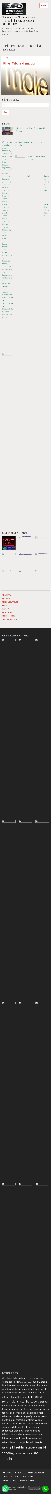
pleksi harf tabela (18, 1420)
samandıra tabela (11, 1427)
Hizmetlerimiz (8, 616)
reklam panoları (26, 1423)
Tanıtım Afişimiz (9, 619)
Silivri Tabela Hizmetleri (19, 63)
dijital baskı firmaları (26, 1382)
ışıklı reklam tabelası (24, 1447)
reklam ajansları (35, 1420)
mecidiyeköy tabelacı (30, 1416)
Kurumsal (6, 598)
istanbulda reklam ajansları (15, 1385)
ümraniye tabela (23, 1442)
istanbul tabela (29, 1401)
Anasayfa (6, 595)
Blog (5, 58)
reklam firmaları (10, 1423)
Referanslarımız (10, 602)
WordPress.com (9, 1490)
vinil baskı (27, 1434)
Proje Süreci (8, 612)
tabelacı (6, 1434)
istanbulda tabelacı (11, 1389)
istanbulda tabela (38, 1385)
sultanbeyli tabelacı (31, 1430)
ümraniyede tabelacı (19, 1438)
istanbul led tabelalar (20, 1397)
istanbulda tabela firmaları (35, 1389)
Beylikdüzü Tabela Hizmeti (46, 210)
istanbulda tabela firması (14, 1392)
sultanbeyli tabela (11, 1430)
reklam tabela (42, 1423)
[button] (5, 1488)
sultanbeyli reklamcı (30, 1427)
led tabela (14, 1416)
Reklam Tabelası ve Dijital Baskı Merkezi (19, 20)
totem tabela (17, 1434)
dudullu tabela (40, 1381)
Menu (43, 5)
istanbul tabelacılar (20, 1405)
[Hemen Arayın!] (45, 1489)
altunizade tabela (11, 1378)
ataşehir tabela (27, 1378)
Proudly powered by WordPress (15, 1487)
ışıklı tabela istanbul (22, 1453)
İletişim (5, 609)
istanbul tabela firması (22, 1409)
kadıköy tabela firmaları (21, 1412)
